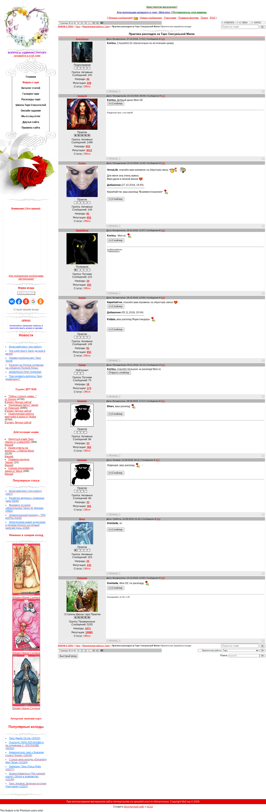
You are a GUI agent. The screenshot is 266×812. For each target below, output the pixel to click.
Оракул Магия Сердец (26, 597)
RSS (212, 17)
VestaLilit (82, 96)
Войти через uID (26, 293)
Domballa (82, 401)
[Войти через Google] (33, 301)
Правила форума (188, 17)
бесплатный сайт (134, 806)
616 (163, 39)
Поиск (204, 17)
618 (163, 163)
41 (98, 23)
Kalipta (82, 365)
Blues (82, 519)
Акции (8, 444)
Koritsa (82, 163)
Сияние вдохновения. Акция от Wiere (19, 470)
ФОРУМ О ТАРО (65, 27)
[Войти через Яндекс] (26, 301)
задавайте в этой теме (27, 55)
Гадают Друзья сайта (18, 402)
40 (94, 23)
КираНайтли (82, 230)
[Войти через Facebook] (19, 301)
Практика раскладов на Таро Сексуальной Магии (136, 27)
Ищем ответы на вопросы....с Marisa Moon (19, 449)
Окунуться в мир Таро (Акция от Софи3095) (19, 440)
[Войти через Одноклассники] (40, 301)
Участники (170, 17)
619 (163, 230)
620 (163, 297)
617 (163, 96)
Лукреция (82, 578)
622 (163, 401)
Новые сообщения (151, 17)
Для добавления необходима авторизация (26, 277)
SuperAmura (82, 39)
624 (158, 519)
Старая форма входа (26, 309)
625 (163, 578)
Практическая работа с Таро (96, 27)
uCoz (150, 806)
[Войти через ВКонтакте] (12, 301)
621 (163, 365)
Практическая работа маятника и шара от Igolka (20, 415)
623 (158, 460)
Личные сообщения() (120, 17)
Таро (77, 27)
